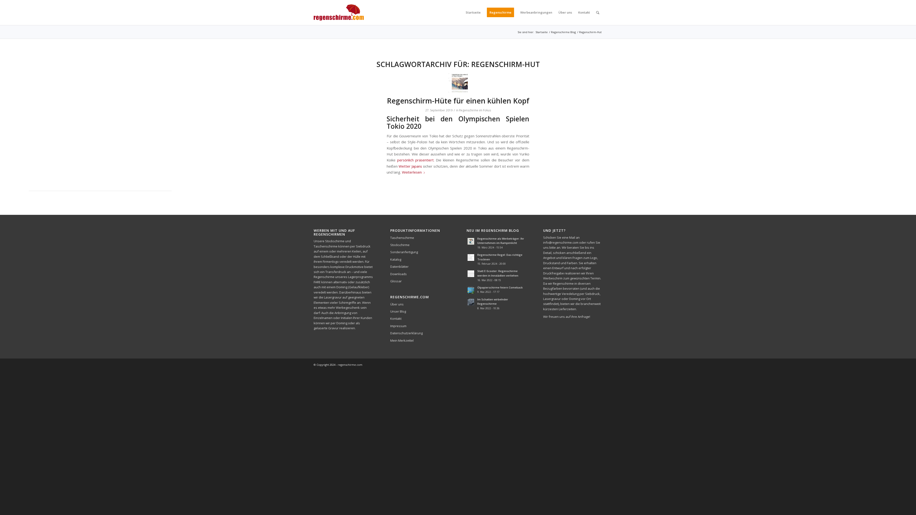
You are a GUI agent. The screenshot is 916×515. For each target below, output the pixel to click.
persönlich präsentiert (415, 160)
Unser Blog (398, 311)
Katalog (395, 259)
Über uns (397, 304)
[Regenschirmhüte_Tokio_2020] (458, 83)
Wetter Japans (410, 166)
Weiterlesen (412, 172)
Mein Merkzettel (402, 340)
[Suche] (597, 12)
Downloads (398, 274)
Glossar (396, 281)
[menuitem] (473, 12)
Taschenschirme (402, 238)
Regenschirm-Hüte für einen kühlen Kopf (458, 101)
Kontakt (395, 318)
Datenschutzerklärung (406, 333)
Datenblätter (399, 266)
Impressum (398, 326)
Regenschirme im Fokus (475, 110)
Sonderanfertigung (404, 252)
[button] (10, 504)
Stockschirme (400, 245)
